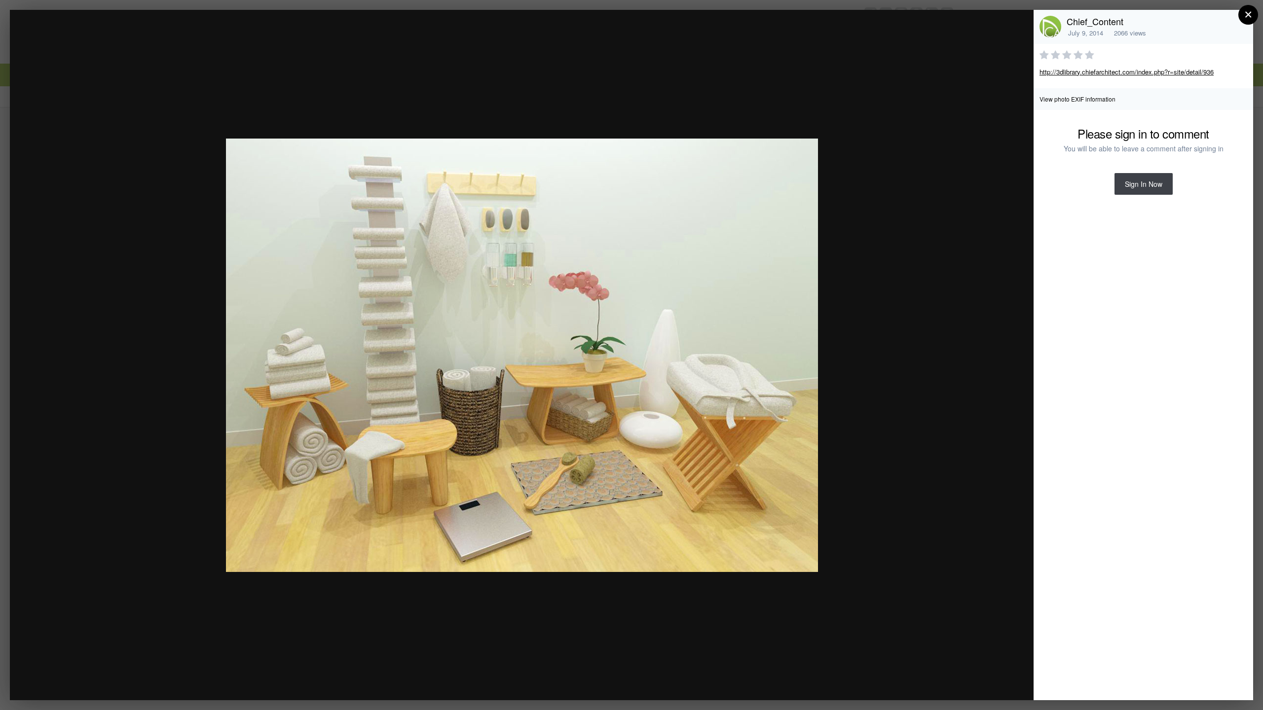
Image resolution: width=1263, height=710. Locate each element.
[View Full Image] (1016, 28)
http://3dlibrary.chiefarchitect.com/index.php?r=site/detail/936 (1127, 71)
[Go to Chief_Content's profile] (1050, 26)
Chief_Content (1095, 21)
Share (1001, 682)
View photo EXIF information (1077, 99)
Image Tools (934, 682)
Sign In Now (1143, 184)
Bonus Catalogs (98, 36)
